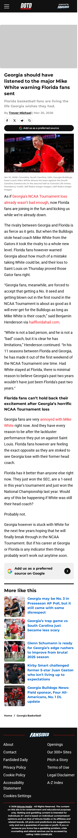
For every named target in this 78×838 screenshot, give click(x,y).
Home (8, 715)
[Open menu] (6, 6)
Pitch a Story (57, 760)
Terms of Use (58, 767)
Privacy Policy (14, 767)
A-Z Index (55, 782)
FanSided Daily (15, 760)
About (8, 744)
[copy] (29, 120)
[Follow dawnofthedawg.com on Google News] (67, 571)
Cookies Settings (17, 796)
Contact (9, 752)
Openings (55, 744)
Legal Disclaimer (61, 775)
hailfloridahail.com (44, 322)
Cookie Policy (14, 775)
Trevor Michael (20, 113)
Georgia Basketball (29, 715)
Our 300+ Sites (59, 752)
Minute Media (24, 806)
